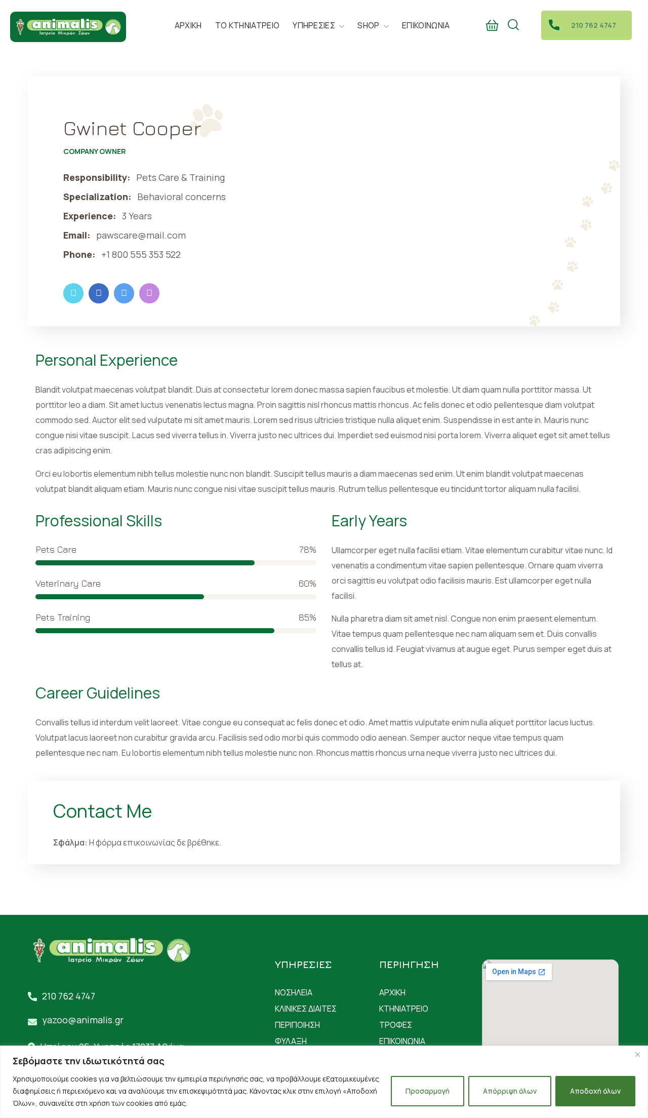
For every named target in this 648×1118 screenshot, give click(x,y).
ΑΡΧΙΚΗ (392, 992)
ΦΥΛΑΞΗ (291, 1041)
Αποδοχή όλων (595, 1091)
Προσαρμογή (428, 1091)
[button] (492, 25)
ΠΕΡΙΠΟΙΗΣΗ (297, 1024)
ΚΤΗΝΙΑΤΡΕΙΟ (403, 1008)
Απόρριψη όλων (510, 1091)
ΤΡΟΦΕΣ (395, 1024)
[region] (324, 1082)
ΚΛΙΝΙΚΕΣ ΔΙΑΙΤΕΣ (306, 1008)
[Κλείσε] (637, 1054)
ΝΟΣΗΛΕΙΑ (293, 992)
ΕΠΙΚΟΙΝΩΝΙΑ (402, 1041)
